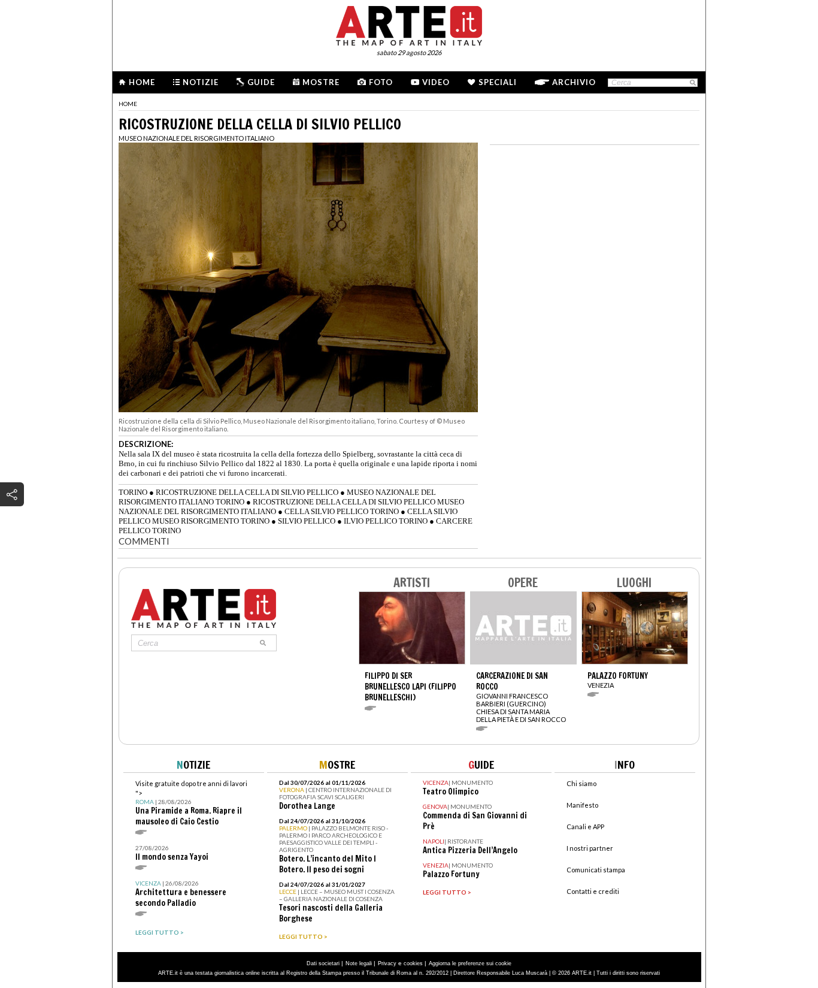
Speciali (497, 82)
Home (142, 82)
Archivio (574, 82)
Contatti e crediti (592, 891)
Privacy (387, 963)
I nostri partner (589, 848)
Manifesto (582, 805)
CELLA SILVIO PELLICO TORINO (341, 511)
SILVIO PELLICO (306, 520)
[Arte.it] (409, 24)
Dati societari (323, 963)
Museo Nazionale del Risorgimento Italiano (196, 138)
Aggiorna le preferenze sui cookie (470, 963)
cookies (413, 963)
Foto (381, 82)
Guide (261, 82)
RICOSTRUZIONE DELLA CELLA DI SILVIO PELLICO (247, 492)
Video (436, 82)
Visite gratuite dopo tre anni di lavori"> (191, 803)
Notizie (201, 82)
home (128, 103)
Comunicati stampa (595, 870)
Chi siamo (581, 783)
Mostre (321, 82)
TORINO (133, 492)
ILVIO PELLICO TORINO (386, 520)
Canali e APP (585, 826)
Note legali (359, 963)
